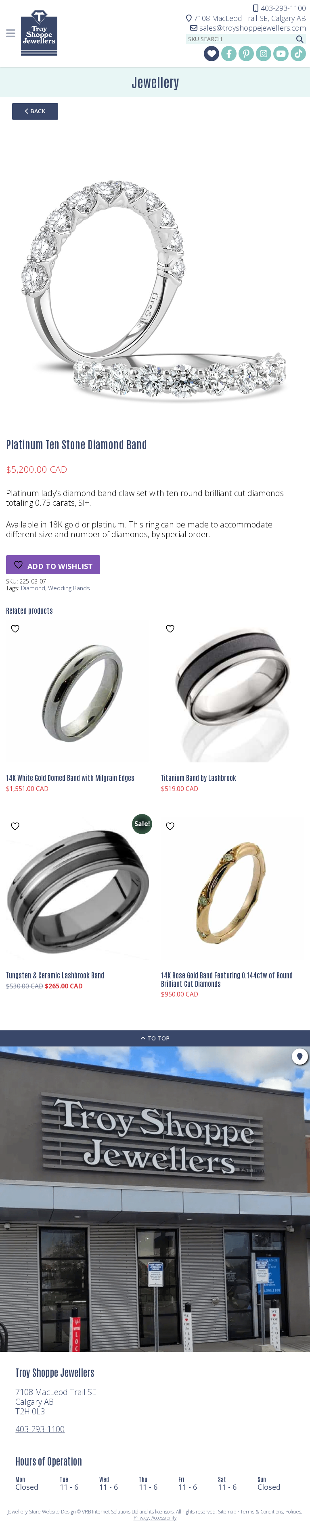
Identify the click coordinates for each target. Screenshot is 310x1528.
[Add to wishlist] (16, 629)
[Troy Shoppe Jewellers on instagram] (263, 53)
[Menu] (10, 33)
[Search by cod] (300, 39)
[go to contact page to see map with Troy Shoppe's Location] (300, 1056)
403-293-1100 (40, 1429)
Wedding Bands (69, 588)
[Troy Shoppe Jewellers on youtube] (281, 53)
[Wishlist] (211, 53)
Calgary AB (250, 18)
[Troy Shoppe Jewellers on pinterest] (246, 53)
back (37, 111)
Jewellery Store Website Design (42, 1511)
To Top (158, 1038)
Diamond (33, 588)
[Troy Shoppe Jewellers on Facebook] (229, 53)
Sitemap (227, 1511)
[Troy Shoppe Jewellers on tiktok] (298, 53)
